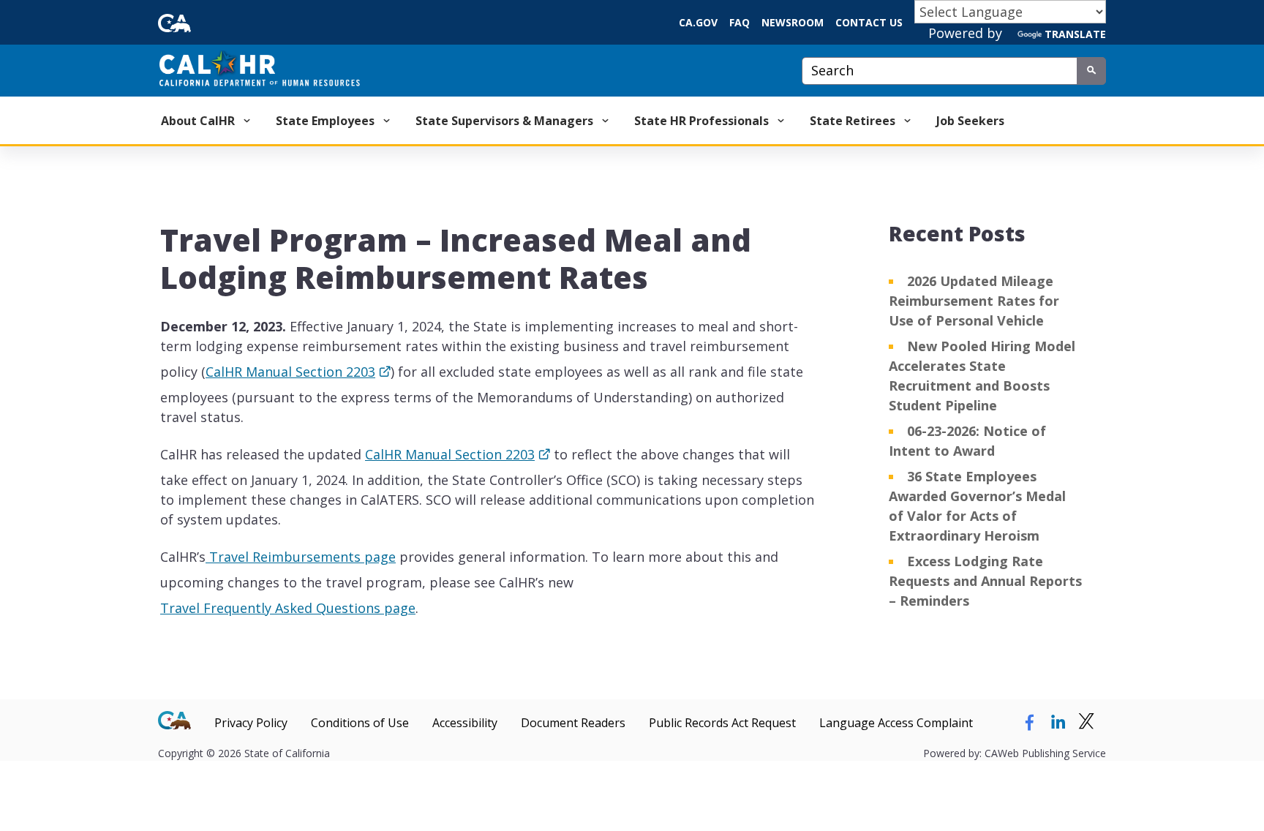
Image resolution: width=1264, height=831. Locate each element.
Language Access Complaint (896, 723)
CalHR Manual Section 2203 (290, 375)
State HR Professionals (703, 121)
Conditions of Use (360, 723)
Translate (1075, 34)
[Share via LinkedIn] (1057, 723)
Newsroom (792, 22)
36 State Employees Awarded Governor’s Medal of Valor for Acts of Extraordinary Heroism (977, 505)
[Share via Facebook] (1029, 723)
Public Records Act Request (722, 723)
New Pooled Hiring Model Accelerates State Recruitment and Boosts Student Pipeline (982, 375)
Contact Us (869, 22)
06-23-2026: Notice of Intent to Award (967, 440)
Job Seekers (970, 121)
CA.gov (698, 22)
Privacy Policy (250, 723)
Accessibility (464, 723)
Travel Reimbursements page (301, 560)
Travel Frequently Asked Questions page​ (287, 611)
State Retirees (854, 121)
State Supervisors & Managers (505, 121)
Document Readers (573, 723)
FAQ (739, 22)
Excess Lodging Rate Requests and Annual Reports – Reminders (985, 580)
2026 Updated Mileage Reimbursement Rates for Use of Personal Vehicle (974, 300)
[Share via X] (1086, 723)
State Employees (326, 121)
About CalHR (199, 121)
